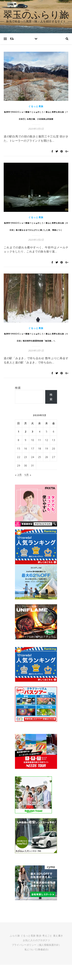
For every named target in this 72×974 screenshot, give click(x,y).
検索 (18, 387)
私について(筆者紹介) (36, 949)
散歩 (38, 935)
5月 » (27, 475)
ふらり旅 (15, 935)
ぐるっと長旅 (36, 106)
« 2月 (18, 475)
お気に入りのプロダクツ (36, 940)
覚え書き (58, 935)
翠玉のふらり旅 (36, 14)
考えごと (47, 935)
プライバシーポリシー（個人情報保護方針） (36, 944)
